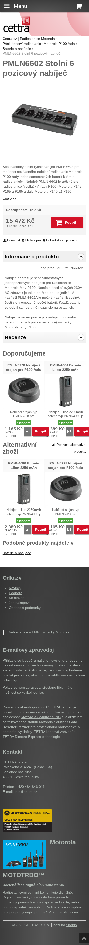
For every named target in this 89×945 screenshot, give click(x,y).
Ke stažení (17, 598)
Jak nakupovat (20, 603)
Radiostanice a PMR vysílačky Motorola (38, 632)
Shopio (71, 925)
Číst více (9, 199)
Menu (20, 6)
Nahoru (84, 937)
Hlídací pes (33, 240)
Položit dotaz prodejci (61, 240)
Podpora (15, 593)
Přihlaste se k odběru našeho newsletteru (35, 660)
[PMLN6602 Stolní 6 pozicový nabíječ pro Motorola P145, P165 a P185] (44, 120)
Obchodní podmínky (25, 608)
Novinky (15, 588)
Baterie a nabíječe (17, 553)
